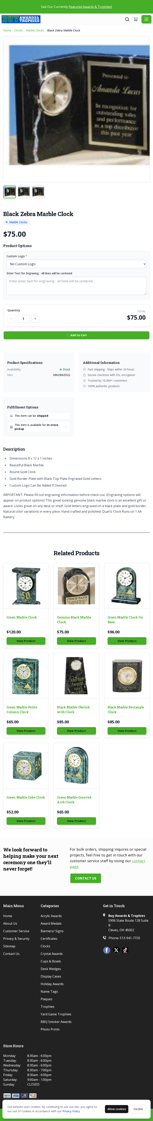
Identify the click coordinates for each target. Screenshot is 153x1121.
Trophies (47, 1006)
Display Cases (51, 976)
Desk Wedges (51, 969)
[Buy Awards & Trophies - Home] (63, 19)
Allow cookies (116, 1109)
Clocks (18, 30)
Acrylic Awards (51, 916)
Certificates (49, 938)
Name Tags (49, 991)
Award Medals (51, 923)
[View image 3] (38, 192)
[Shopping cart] (136, 19)
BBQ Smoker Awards (56, 1022)
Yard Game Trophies (56, 1014)
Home (7, 30)
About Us (10, 923)
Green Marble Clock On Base (125, 619)
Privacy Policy (71, 1111)
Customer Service (16, 931)
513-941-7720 (130, 938)
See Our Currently (76, 7)
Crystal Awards (52, 954)
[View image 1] (9, 192)
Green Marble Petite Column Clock (22, 709)
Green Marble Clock (22, 617)
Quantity (13, 310)
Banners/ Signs (52, 931)
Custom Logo (17, 256)
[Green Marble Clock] (26, 585)
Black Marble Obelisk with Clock (73, 709)
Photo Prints (50, 1029)
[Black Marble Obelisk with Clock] (76, 675)
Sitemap (9, 946)
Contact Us (85, 878)
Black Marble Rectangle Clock (126, 709)
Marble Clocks (35, 30)
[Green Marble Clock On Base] (127, 585)
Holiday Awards (52, 984)
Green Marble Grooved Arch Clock (74, 799)
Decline (138, 1109)
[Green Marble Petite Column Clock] (26, 675)
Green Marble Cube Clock (26, 797)
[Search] (127, 19)
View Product (26, 641)
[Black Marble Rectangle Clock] (127, 675)
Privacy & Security (16, 938)
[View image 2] (24, 192)
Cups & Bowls (51, 961)
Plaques (46, 999)
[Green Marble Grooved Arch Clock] (76, 765)
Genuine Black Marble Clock (74, 619)
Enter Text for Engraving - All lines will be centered (39, 273)
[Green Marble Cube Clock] (26, 765)
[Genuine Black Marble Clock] (76, 585)
